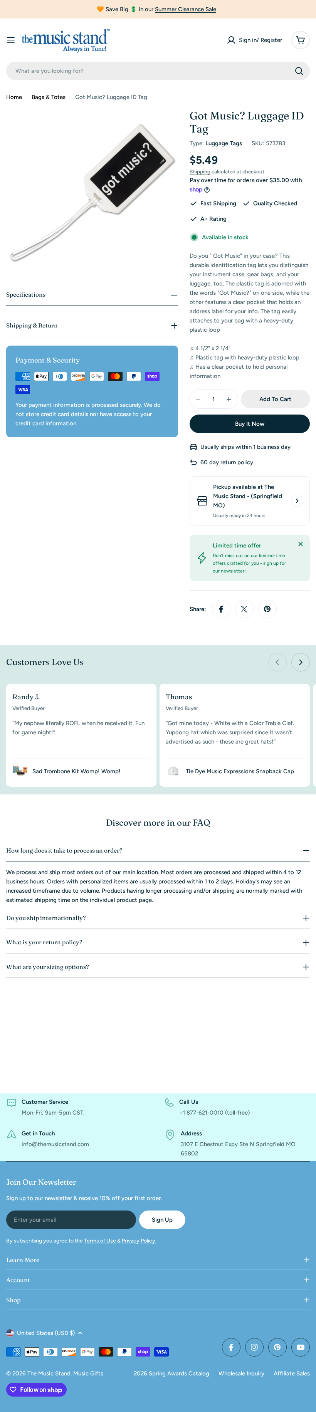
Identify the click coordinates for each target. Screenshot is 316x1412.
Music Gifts (88, 1373)
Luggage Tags (223, 143)
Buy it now (249, 423)
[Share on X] (244, 609)
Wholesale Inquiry (241, 1373)
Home (14, 97)
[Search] (299, 71)
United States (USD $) (46, 1333)
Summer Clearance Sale (185, 9)
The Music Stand (49, 1373)
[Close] (300, 544)
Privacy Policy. (139, 1240)
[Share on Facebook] (221, 609)
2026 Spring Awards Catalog (171, 1373)
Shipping (200, 171)
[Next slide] (300, 662)
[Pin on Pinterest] (267, 609)
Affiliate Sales (292, 1373)
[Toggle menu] (10, 40)
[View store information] (297, 501)
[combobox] (158, 71)
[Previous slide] (277, 662)
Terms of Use (100, 1240)
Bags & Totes (49, 97)
